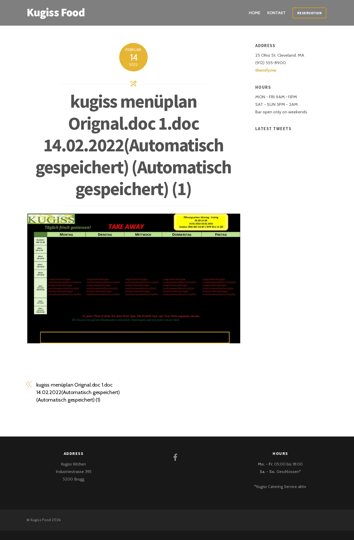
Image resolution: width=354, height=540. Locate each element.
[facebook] (176, 456)
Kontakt (276, 12)
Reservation (309, 13)
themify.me (265, 70)
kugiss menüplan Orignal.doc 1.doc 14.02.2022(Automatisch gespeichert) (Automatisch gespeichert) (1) (133, 145)
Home (254, 12)
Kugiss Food (41, 519)
